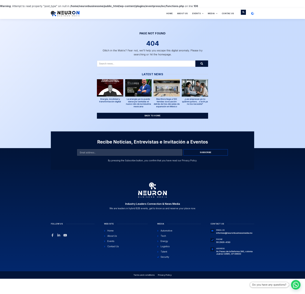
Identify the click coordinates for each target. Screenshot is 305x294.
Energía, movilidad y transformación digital (110, 100)
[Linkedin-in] (58, 235)
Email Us (220, 230)
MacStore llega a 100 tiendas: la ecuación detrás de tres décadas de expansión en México (167, 103)
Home (169, 13)
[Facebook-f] (52, 235)
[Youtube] (65, 235)
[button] (243, 12)
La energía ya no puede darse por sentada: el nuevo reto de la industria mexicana (138, 103)
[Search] (201, 63)
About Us (182, 13)
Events (196, 13)
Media (211, 13)
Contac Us (228, 13)
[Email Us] (212, 231)
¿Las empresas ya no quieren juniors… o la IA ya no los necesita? (195, 101)
